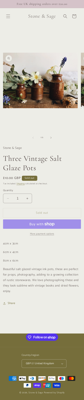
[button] (8, 16)
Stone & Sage (36, 393)
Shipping (21, 183)
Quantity (8, 191)
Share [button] (11, 303)
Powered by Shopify (54, 393)
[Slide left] (33, 137)
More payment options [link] (42, 234)
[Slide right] (50, 137)
